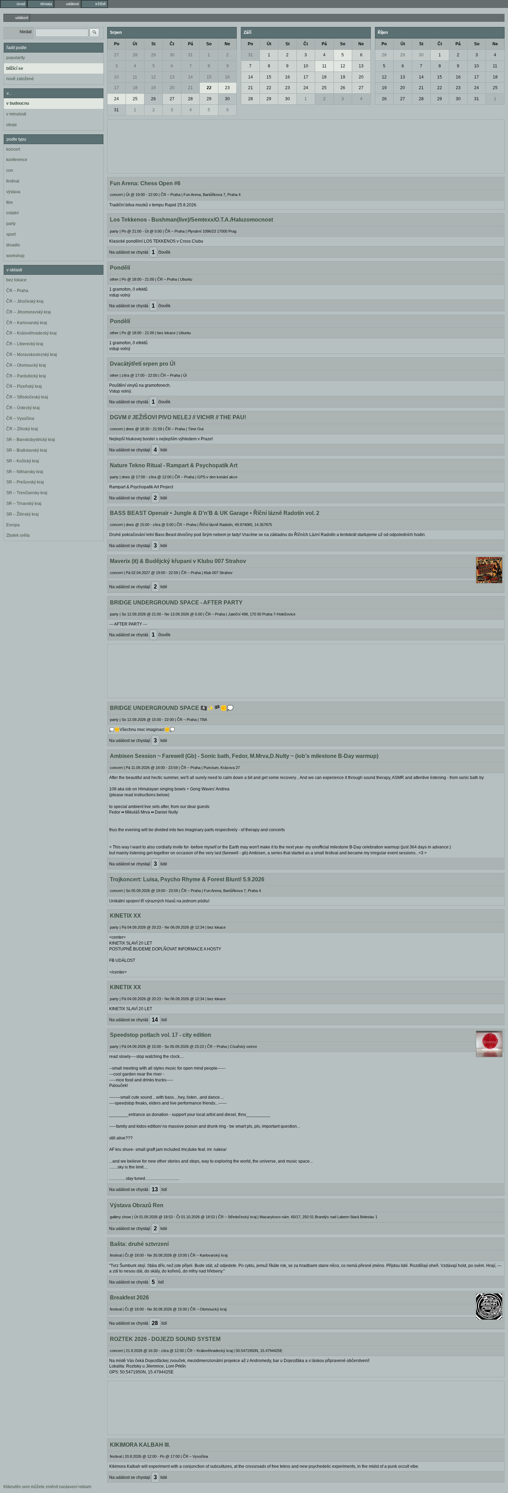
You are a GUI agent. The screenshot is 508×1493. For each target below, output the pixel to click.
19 (153, 87)
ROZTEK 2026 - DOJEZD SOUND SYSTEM (165, 1339)
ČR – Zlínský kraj (22, 428)
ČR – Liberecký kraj (24, 343)
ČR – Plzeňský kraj (24, 386)
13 (172, 77)
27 (116, 55)
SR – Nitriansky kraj (24, 471)
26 (153, 98)
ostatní (12, 212)
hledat (25, 31)
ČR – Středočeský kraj (27, 397)
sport (11, 234)
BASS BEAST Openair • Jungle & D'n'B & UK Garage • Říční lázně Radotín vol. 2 (214, 513)
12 (153, 77)
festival (12, 181)
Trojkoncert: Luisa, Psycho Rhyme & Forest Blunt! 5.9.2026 (187, 879)
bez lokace (16, 280)
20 (172, 87)
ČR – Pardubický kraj (26, 376)
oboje (11, 124)
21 (190, 87)
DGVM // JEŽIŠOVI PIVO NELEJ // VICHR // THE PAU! (178, 417)
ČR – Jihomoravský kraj (28, 312)
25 (135, 98)
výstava (13, 191)
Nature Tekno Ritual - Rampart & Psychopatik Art (173, 465)
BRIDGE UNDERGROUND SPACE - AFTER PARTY (176, 602)
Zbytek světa (18, 535)
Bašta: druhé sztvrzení (139, 1244)
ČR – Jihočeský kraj (25, 301)
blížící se (14, 68)
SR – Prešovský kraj (25, 482)
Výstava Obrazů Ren (136, 1205)
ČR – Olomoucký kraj (26, 365)
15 (209, 77)
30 (172, 55)
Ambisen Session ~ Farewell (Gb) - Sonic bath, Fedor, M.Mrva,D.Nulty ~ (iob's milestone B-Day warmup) (244, 756)
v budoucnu (17, 103)
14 (190, 77)
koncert (13, 149)
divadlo (13, 245)
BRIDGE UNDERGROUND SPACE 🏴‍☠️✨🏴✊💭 (171, 708)
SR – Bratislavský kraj (26, 450)
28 (135, 55)
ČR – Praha (17, 290)
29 (153, 55)
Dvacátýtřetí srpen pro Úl (142, 364)
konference (16, 159)
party (11, 223)
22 (209, 87)
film (9, 202)
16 (227, 77)
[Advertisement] (305, 145)
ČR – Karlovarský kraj (26, 322)
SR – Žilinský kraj (22, 514)
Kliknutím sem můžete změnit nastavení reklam (47, 1486)
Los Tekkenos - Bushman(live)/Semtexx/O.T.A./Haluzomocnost (191, 220)
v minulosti (16, 114)
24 (116, 98)
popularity (15, 57)
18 (135, 87)
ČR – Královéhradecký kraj (31, 333)
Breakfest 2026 (129, 1297)
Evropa (13, 525)
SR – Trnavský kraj (23, 503)
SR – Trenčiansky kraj (26, 492)
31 (190, 55)
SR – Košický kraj (22, 461)
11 (135, 77)
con (9, 170)
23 (227, 87)
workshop (15, 255)
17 (116, 87)
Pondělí (120, 268)
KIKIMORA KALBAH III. (140, 1445)
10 (116, 77)
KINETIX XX (125, 916)
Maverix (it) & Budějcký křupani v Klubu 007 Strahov (178, 561)
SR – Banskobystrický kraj (30, 439)
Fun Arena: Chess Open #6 (145, 183)
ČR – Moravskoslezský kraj (31, 354)
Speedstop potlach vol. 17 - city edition (160, 1035)
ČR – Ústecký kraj (23, 407)
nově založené (20, 78)
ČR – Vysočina (20, 418)
